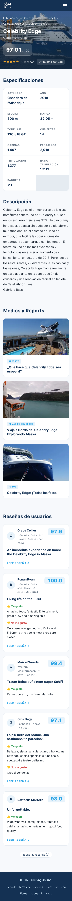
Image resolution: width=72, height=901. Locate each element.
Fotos (23, 893)
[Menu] (65, 5)
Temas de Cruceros (31, 887)
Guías (48, 887)
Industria (60, 887)
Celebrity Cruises (14, 23)
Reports (11, 887)
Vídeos (34, 893)
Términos (46, 893)
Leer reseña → (18, 563)
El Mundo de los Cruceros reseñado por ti (29, 18)
